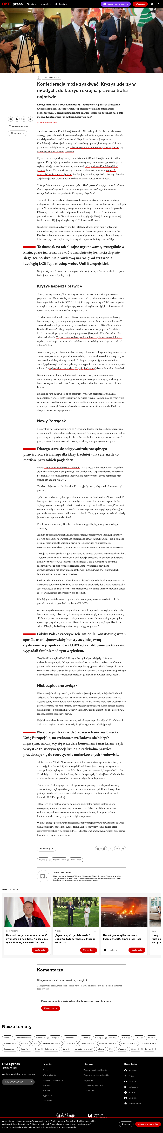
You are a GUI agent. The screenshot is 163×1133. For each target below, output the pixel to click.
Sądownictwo (12, 931)
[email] (117, 848)
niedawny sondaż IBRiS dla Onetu (75, 227)
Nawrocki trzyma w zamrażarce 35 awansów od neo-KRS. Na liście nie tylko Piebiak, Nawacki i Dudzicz (27, 939)
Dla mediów (89, 1090)
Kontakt (46, 1090)
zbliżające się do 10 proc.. (105, 239)
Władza (58, 931)
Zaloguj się (49, 1008)
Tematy (30, 4)
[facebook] (104, 848)
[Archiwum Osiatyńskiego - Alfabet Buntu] (65, 1116)
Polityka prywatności (93, 1085)
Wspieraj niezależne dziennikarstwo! (18, 1074)
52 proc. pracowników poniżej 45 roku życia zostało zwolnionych (89, 337)
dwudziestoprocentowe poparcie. (92, 329)
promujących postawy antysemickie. (55, 151)
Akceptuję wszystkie (148, 1124)
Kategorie (44, 4)
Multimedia (60, 4)
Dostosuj (126, 1124)
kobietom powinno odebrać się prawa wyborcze (94, 147)
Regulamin (88, 1080)
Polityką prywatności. (39, 1124)
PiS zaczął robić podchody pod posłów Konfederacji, (64, 212)
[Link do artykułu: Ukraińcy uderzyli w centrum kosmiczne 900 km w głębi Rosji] (124, 912)
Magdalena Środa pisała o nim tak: (62, 467)
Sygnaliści (47, 1095)
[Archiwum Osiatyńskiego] (97, 1116)
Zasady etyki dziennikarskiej (96, 1075)
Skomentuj (16, 133)
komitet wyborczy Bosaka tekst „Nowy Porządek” (98, 497)
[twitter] (110, 848)
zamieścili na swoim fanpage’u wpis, (92, 762)
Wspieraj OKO (49, 1075)
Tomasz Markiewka (62, 872)
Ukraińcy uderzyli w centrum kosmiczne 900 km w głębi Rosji (122, 937)
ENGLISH (47, 1100)
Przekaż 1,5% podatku (53, 1080)
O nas (45, 1070)
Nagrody (47, 1085)
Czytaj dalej (40, 950)
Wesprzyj (140, 4)
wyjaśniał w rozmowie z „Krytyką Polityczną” (72, 368)
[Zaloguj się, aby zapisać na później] (46, 931)
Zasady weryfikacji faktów (95, 1070)
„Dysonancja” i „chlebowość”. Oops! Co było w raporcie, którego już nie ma (75, 939)
